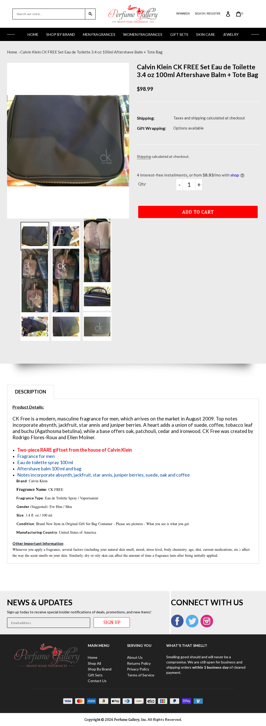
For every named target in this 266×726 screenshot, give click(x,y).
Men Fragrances (99, 34)
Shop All (94, 663)
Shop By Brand (60, 34)
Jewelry (231, 34)
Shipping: (146, 118)
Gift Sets (179, 34)
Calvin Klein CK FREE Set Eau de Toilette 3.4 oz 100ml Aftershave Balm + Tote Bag (91, 52)
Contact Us (97, 680)
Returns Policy (139, 663)
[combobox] (49, 14)
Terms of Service (140, 675)
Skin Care (205, 34)
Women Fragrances (142, 34)
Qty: (142, 183)
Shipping (144, 156)
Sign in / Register (207, 13)
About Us (135, 657)
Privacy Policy (138, 669)
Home (33, 34)
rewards (183, 13)
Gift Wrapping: (151, 128)
